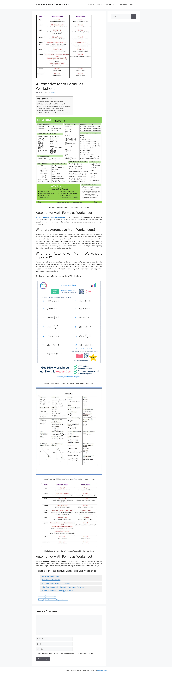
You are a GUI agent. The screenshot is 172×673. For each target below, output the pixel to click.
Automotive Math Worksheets (52, 4)
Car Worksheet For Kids (50, 576)
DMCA (132, 4)
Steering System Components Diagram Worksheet (53, 600)
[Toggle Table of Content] (69, 99)
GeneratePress (102, 670)
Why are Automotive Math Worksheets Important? (54, 106)
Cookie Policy (122, 4)
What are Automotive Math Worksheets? (51, 104)
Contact (99, 4)
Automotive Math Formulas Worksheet (50, 101)
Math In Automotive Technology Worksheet (57, 591)
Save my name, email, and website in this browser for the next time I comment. (66, 653)
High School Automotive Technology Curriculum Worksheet (63, 587)
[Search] (133, 16)
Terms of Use (110, 4)
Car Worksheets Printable (51, 580)
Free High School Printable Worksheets (56, 583)
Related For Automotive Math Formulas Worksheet (55, 113)
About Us (91, 4)
